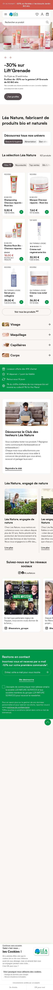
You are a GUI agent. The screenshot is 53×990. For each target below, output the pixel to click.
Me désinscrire (26, 679)
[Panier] (47, 14)
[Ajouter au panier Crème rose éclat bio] (47, 302)
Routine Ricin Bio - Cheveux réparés (13, 247)
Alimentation (30, 141)
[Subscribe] (46, 672)
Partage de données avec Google (16, 974)
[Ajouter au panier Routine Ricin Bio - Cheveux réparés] (21, 259)
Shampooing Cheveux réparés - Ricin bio (13, 203)
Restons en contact (16, 657)
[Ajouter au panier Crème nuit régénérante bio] (47, 259)
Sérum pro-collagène (10, 294)
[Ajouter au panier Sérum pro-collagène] (21, 302)
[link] (37, 14)
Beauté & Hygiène (13, 141)
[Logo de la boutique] (13, 14)
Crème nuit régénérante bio (38, 250)
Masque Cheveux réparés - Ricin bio (39, 201)
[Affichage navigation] (5, 14)
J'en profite (13, 93)
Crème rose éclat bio (38, 294)
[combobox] (26, 22)
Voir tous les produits (26, 311)
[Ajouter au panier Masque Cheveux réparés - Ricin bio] (47, 212)
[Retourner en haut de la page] (48, 722)
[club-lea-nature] (26, 425)
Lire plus (9, 547)
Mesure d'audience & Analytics (15, 977)
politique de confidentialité (18, 707)
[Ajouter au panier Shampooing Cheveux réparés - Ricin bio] (21, 212)
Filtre (6, 165)
